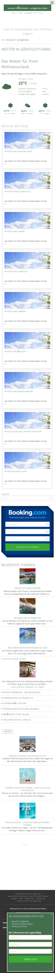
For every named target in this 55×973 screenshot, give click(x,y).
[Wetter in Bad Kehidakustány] (27, 140)
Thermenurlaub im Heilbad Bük (17, 698)
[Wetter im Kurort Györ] (27, 460)
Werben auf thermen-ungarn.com (29, 901)
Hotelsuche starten (27, 547)
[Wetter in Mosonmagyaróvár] (27, 380)
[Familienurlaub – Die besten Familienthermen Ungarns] (27, 810)
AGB (20, 898)
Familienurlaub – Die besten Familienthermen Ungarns (27, 823)
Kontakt (14, 898)
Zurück (5, 494)
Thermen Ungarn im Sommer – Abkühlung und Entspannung (27, 789)
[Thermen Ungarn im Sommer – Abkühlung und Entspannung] (27, 775)
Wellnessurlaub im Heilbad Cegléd (27, 647)
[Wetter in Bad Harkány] (27, 300)
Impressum (41, 898)
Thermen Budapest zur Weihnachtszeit (27, 756)
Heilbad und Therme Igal (27, 618)
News (7, 731)
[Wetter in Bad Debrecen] (27, 260)
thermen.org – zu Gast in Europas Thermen (32, 896)
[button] (51, 498)
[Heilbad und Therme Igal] (27, 606)
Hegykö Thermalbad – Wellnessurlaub (21, 692)
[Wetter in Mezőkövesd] (27, 340)
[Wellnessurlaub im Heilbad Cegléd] (27, 635)
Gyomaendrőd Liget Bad (14, 703)
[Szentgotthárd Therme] (27, 576)
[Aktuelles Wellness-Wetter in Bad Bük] (27, 420)
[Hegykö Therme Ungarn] (27, 669)
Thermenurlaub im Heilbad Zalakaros (20, 709)
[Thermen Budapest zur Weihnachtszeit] (27, 744)
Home (3, 40)
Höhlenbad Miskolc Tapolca (16, 719)
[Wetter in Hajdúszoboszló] (27, 180)
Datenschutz (29, 898)
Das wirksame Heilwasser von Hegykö (28, 687)
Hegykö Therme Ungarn (14, 659)
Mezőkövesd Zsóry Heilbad (15, 714)
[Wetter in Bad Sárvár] (27, 220)
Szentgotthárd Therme (27, 588)
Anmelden (30, 959)
